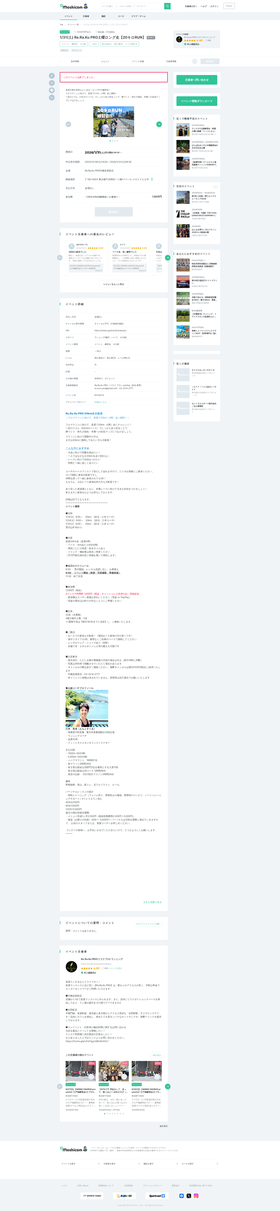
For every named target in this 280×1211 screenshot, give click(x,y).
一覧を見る (156, 1055)
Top (61, 24)
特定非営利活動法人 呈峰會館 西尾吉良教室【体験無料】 (204, 264)
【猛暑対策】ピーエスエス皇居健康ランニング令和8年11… (204, 163)
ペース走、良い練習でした (124, 252)
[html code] (52, 98)
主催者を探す (109, 1163)
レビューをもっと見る (114, 284)
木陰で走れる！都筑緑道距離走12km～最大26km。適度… (204, 298)
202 (209, 40)
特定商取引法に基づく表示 (200, 1185)
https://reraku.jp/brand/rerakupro (110, 330)
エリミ (123, 244)
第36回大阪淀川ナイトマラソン (204, 281)
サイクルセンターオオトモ (203, 370)
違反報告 (164, 1126)
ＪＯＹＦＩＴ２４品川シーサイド (204, 388)
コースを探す (188, 1163)
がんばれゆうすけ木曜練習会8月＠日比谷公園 (205, 146)
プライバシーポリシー (152, 1185)
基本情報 (75, 61)
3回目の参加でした (77, 252)
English (229, 6)
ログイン (214, 6)
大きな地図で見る (152, 902)
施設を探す (149, 1163)
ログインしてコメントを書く (148, 924)
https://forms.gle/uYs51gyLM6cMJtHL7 (87, 1041)
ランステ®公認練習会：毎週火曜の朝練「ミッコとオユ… (204, 129)
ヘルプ (204, 6)
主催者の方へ (191, 6)
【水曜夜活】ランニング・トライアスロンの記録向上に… (204, 315)
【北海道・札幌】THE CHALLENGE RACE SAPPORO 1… (204, 214)
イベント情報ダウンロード (197, 101)
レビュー (105, 61)
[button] (110, 140)
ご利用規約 (128, 1185)
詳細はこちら (100, 402)
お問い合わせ (83, 1185)
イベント (68, 16)
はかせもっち (82, 244)
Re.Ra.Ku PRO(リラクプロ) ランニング (199, 37)
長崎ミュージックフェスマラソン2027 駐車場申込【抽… (204, 331)
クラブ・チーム (138, 16)
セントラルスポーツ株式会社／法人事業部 (204, 404)
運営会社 (175, 1185)
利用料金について (106, 1185)
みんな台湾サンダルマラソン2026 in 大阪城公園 (204, 230)
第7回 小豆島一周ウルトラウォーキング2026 (204, 197)
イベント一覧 (73, 24)
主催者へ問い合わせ (197, 79)
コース (121, 16)
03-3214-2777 (92, 674)
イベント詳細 (138, 61)
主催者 (86, 16)
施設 (104, 16)
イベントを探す (68, 1163)
